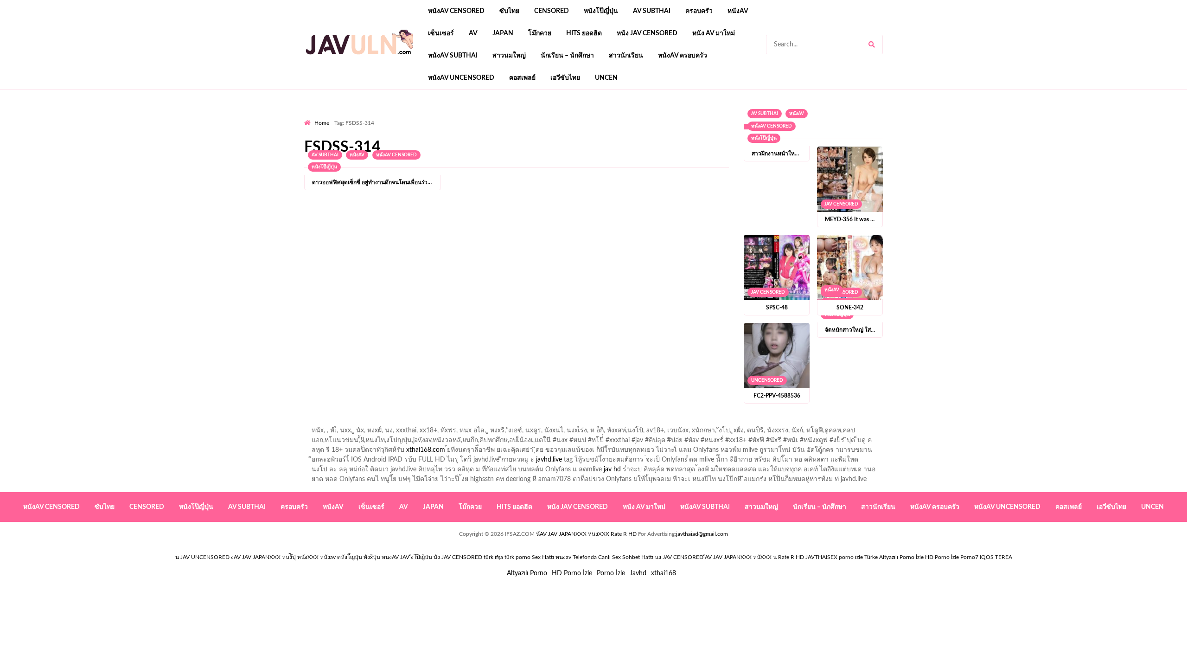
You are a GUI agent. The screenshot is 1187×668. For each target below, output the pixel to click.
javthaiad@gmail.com (702, 534)
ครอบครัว (699, 11)
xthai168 (663, 573)
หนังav (738, 11)
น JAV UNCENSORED (202, 557)
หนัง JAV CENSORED (647, 33)
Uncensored (767, 380)
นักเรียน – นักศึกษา (567, 55)
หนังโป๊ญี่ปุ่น (601, 11)
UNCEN (606, 78)
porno (312, 116)
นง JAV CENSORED (679, 557)
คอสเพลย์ (522, 78)
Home (321, 123)
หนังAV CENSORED (456, 11)
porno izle (337, 116)
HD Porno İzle (572, 573)
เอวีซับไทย (565, 78)
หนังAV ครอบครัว (682, 55)
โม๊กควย (539, 33)
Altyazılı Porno (527, 573)
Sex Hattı (543, 557)
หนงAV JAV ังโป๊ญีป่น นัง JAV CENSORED (432, 557)
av (473, 33)
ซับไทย (509, 11)
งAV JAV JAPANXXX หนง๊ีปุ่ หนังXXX (275, 557)
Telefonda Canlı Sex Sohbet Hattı (613, 557)
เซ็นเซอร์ (441, 33)
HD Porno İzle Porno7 (951, 557)
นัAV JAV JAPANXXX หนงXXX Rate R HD (586, 534)
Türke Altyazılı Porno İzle (894, 557)
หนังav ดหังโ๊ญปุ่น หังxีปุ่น (350, 557)
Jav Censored (841, 204)
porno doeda (371, 116)
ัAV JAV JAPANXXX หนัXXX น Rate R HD (754, 557)
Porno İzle (611, 573)
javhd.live (549, 459)
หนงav (563, 557)
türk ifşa (493, 557)
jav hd (612, 469)
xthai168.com (425, 450)
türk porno (517, 557)
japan (502, 33)
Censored (551, 11)
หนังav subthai (453, 55)
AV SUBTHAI (651, 11)
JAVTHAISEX (821, 557)
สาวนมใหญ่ (509, 55)
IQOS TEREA (996, 557)
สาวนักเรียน (626, 55)
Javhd (638, 573)
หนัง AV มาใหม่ (713, 33)
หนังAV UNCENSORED (461, 78)
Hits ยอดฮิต (584, 33)
